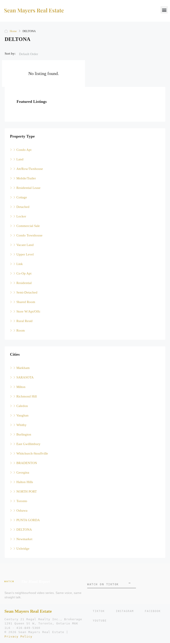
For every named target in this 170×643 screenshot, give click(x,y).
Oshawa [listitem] (21, 510)
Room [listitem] (20, 330)
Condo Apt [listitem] (23, 150)
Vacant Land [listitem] (25, 245)
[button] (164, 9)
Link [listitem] (19, 264)
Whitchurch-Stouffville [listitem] (32, 453)
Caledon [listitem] (22, 406)
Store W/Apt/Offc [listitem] (28, 311)
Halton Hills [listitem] (24, 482)
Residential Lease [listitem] (28, 188)
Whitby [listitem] (21, 425)
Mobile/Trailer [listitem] (26, 178)
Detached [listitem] (22, 207)
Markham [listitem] (23, 368)
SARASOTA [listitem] (25, 377)
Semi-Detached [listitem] (26, 292)
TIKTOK (99, 611)
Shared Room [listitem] (25, 302)
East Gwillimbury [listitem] (28, 444)
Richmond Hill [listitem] (26, 396)
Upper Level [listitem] (25, 254)
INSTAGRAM (125, 611)
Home (13, 31)
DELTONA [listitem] (24, 529)
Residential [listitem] (24, 283)
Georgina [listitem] (22, 472)
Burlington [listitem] (23, 434)
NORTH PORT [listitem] (26, 491)
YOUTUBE (100, 620)
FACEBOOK (153, 611)
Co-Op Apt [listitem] (23, 273)
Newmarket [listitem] (24, 539)
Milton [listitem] (20, 387)
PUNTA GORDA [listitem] (28, 520)
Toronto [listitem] (21, 501)
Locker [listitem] (21, 216)
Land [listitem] (19, 159)
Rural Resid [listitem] (24, 321)
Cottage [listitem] (21, 197)
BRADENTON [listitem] (26, 463)
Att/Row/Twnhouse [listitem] (29, 169)
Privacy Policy (18, 636)
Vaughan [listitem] (22, 415)
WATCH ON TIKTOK (108, 583)
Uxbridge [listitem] (22, 548)
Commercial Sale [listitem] (28, 226)
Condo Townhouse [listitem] (29, 235)
